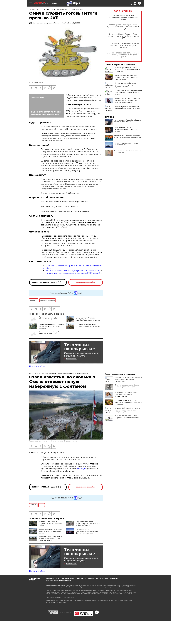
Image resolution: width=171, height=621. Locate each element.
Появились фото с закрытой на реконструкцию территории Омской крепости (50, 538)
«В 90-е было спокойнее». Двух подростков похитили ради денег (127, 417)
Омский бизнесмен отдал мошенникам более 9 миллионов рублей (123, 18)
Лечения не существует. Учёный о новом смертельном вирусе (127, 386)
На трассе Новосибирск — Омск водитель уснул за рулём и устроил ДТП (123, 36)
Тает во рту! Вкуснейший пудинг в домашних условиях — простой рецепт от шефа (127, 77)
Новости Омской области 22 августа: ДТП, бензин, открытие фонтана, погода (50, 523)
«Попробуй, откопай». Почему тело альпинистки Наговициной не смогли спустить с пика (127, 100)
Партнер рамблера (65, 612)
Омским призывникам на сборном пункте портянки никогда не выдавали (51, 326)
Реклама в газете (68, 578)
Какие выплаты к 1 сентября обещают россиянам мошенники (127, 121)
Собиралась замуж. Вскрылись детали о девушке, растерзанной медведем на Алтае (127, 85)
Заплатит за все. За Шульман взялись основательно (127, 151)
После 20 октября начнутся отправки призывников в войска (88, 325)
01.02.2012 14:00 (34, 9)
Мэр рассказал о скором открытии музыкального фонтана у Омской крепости (88, 523)
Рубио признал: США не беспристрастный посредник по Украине (125, 129)
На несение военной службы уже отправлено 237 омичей (51, 333)
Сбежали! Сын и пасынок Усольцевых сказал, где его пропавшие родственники (128, 379)
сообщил (81, 469)
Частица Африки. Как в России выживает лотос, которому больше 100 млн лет (127, 69)
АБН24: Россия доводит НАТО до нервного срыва (126, 144)
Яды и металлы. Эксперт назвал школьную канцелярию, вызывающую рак (126, 394)
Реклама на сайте (52, 578)
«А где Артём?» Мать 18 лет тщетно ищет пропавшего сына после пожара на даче (127, 410)
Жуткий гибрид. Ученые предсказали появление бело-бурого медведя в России (128, 92)
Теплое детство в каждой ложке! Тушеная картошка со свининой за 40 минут (123, 27)
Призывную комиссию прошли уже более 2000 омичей (73, 273)
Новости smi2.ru (37, 366)
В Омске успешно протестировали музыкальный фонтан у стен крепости (87, 531)
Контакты (113, 578)
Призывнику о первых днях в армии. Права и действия (49, 318)
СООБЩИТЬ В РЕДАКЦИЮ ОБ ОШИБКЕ (58, 581)
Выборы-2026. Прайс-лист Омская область (92, 578)
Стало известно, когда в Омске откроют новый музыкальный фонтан (50, 531)
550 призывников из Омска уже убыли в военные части (73, 270)
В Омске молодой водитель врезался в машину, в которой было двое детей (123, 55)
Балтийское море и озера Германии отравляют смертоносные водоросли (127, 136)
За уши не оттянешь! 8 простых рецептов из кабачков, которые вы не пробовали (128, 402)
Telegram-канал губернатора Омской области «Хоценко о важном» (53, 441)
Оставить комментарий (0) (85, 282)
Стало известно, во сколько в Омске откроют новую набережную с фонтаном (123, 46)
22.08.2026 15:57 (34, 373)
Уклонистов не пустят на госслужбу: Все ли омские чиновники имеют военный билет (88, 319)
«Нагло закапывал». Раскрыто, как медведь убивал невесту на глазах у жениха (128, 108)
